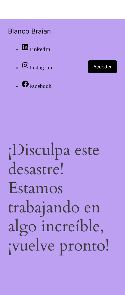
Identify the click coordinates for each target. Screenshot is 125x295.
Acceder (102, 66)
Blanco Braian (29, 31)
